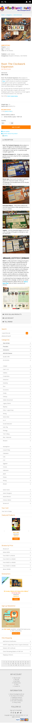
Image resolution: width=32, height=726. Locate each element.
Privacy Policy (17, 702)
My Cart (17, 679)
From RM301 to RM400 (9, 566)
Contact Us (17, 686)
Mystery (5, 407)
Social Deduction (7, 423)
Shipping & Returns (8, 655)
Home (3, 15)
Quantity (3, 120)
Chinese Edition (7, 500)
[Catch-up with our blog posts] (16, 712)
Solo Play (5, 427)
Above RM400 (6, 569)
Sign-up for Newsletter (16, 710)
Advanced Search (6, 336)
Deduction (5, 379)
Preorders (5, 346)
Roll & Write (6, 417)
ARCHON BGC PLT (21, 715)
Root (4, 81)
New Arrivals (6, 343)
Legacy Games (7, 403)
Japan (4, 474)
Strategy (5, 430)
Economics (6, 390)
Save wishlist (6, 131)
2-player (5, 366)
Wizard (5, 484)
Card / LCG (6, 369)
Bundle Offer (6, 356)
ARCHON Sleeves (7, 353)
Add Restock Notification (9, 641)
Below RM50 (6, 552)
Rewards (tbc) (17, 683)
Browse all (6, 503)
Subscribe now (16, 633)
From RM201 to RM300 (9, 562)
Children (5, 373)
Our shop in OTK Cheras (17, 696)
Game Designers (7, 493)
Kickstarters (6, 350)
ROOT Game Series (12, 96)
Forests (5, 467)
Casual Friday (6, 450)
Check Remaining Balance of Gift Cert (13, 651)
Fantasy (5, 396)
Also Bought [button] (9, 318)
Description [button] (8, 140)
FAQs (17, 684)
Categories (9, 15)
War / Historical (7, 437)
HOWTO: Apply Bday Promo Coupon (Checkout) (15, 644)
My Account (17, 678)
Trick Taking (6, 434)
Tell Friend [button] (8, 322)
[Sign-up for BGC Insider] (20, 712)
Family (4, 393)
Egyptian (5, 463)
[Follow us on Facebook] (11, 712)
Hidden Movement (8, 400)
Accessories (6, 360)
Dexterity (5, 383)
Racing (4, 413)
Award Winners (7, 496)
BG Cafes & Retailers (17, 700)
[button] (4, 530)
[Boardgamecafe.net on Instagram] (14, 712)
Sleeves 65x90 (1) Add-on (8, 114)
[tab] (16, 139)
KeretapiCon (6, 446)
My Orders (17, 681)
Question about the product (10, 133)
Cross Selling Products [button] (12, 314)
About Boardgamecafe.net (17, 694)
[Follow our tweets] (18, 712)
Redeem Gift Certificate (9, 648)
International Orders (17, 699)
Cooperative (6, 376)
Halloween (6, 470)
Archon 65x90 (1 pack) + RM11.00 (13, 117)
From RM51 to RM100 (9, 555)
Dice (4, 386)
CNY (4, 460)
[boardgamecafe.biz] (15, 8)
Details (16, 539)
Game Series (6, 490)
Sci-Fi (4, 420)
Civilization (6, 453)
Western (5, 440)
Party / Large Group (8, 410)
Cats (4, 457)
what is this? (8, 111)
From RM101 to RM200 (9, 559)
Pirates (5, 477)
